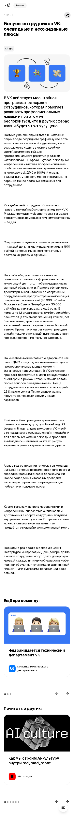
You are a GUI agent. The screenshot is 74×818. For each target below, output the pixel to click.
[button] (57, 693)
